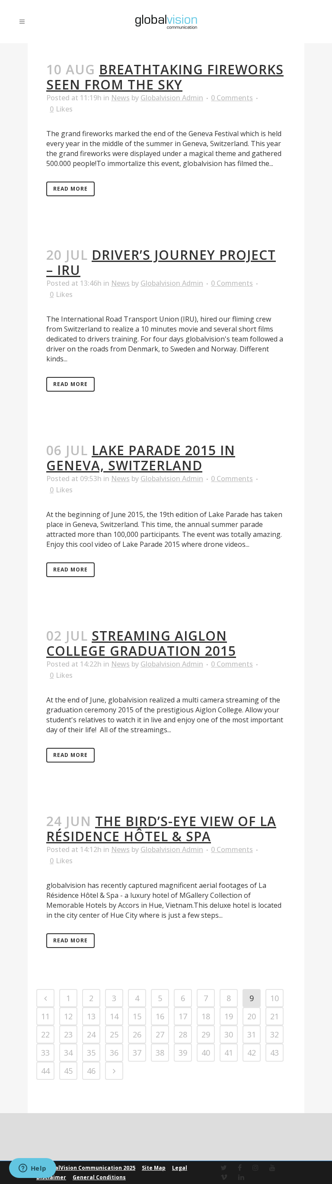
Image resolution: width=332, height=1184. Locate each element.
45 (68, 1071)
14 (114, 1016)
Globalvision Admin (171, 97)
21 (274, 1016)
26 (137, 1034)
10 (274, 998)
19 (228, 1016)
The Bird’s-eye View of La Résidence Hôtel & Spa (161, 828)
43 (274, 1052)
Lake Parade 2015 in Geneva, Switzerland (140, 457)
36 (114, 1052)
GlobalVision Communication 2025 (88, 1167)
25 (114, 1034)
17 (183, 1016)
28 (183, 1034)
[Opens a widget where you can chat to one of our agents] (32, 1169)
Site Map (154, 1167)
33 (45, 1052)
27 (160, 1034)
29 (205, 1034)
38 (160, 1052)
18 (205, 1016)
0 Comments (232, 97)
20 (251, 1016)
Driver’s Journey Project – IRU (161, 262)
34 (68, 1052)
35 (91, 1052)
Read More (70, 188)
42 (251, 1052)
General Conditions (99, 1177)
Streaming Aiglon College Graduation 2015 (141, 643)
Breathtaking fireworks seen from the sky (165, 77)
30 (228, 1034)
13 (91, 1016)
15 (137, 1016)
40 (205, 1052)
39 (183, 1052)
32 (274, 1034)
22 (45, 1034)
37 (137, 1052)
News (120, 97)
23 (68, 1034)
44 (45, 1071)
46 (91, 1071)
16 (160, 1016)
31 (251, 1034)
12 (68, 1016)
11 (45, 1016)
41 (228, 1052)
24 (91, 1034)
